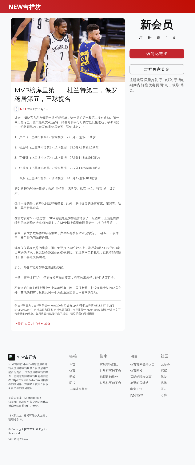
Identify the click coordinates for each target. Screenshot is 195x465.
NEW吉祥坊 (24, 6)
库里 (27, 324)
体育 (72, 370)
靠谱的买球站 (139, 383)
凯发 (164, 377)
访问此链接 (157, 53)
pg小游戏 (136, 395)
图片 (72, 383)
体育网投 (136, 370)
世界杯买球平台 (110, 370)
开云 (164, 389)
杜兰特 (35, 324)
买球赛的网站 (109, 364)
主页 (72, 364)
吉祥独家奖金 (157, 69)
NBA (23, 109)
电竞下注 (136, 389)
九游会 (165, 364)
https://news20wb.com (26, 380)
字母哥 (19, 324)
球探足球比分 (109, 377)
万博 (164, 395)
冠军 (164, 370)
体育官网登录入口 (142, 364)
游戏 (72, 377)
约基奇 (45, 324)
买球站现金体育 (141, 377)
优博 (164, 383)
